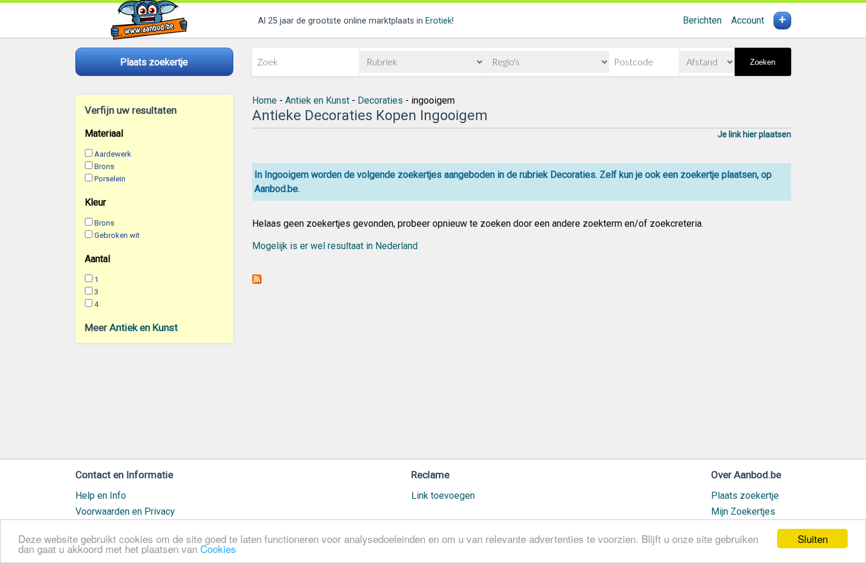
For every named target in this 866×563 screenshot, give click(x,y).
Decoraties (380, 100)
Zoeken (762, 62)
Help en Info (100, 495)
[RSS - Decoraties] (257, 280)
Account (747, 20)
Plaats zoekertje (745, 495)
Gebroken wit (117, 235)
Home (264, 100)
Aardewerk (112, 154)
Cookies (218, 548)
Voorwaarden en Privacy (125, 511)
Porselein (109, 178)
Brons (104, 166)
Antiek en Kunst (144, 327)
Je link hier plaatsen (754, 134)
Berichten (702, 20)
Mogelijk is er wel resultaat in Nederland (335, 245)
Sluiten (813, 538)
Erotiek (438, 21)
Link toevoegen (443, 495)
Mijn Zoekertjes (743, 511)
